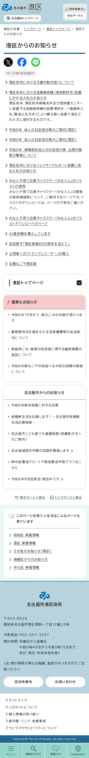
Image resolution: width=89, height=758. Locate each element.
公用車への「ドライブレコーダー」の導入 (39, 253)
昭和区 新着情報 (26, 535)
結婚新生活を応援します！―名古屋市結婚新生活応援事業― (45, 419)
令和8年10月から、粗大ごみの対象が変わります (46, 317)
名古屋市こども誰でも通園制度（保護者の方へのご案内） (46, 436)
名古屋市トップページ (25, 18)
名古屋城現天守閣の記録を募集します (40, 450)
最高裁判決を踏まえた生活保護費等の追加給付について (45, 334)
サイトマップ (18, 700)
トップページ (32, 29)
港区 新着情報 (25, 543)
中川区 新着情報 (26, 567)
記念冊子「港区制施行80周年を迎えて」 (39, 243)
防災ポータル (75, 15)
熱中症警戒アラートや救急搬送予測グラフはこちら (46, 464)
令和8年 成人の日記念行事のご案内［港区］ (43, 129)
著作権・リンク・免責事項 (27, 721)
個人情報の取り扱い (24, 714)
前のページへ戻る (32, 497)
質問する (55, 754)
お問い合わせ (65, 681)
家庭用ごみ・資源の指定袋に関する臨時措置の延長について (46, 351)
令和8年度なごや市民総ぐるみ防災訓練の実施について (47, 368)
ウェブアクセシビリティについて (33, 728)
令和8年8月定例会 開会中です (35, 479)
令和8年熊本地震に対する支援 (35, 405)
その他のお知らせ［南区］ (33, 551)
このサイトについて (23, 707)
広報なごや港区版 (23, 263)
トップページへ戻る (68, 497)
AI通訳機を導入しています (30, 233)
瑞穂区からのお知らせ (31, 559)
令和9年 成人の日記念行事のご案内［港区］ (43, 139)
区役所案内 (23, 681)
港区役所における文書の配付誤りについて (41, 82)
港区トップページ (58, 29)
